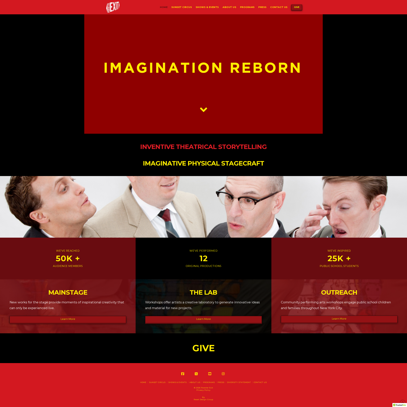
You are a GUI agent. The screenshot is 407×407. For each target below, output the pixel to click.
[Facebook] (183, 373)
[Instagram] (224, 373)
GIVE (296, 7)
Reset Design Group (203, 399)
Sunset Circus (157, 382)
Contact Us (260, 382)
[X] (197, 373)
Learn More (68, 319)
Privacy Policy (203, 390)
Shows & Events (177, 382)
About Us (195, 382)
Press (221, 382)
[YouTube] (210, 373)
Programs (209, 382)
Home (143, 382)
